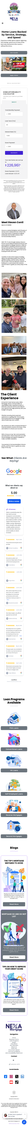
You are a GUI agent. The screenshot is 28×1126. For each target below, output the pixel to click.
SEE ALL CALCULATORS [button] (13, 83)
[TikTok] (17, 1082)
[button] (2, 23)
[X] (17, 1076)
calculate (14, 152)
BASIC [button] (13, 102)
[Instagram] (11, 1076)
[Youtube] (11, 1082)
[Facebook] (5, 1076)
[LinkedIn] (22, 1076)
